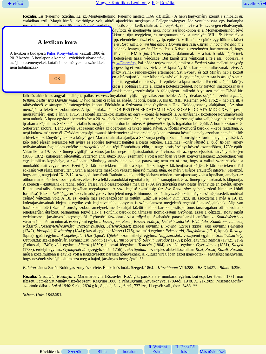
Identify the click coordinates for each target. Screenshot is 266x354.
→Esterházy (126, 63)
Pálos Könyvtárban (62, 53)
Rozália (167, 2)
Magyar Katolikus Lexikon (121, 2)
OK (57, 78)
